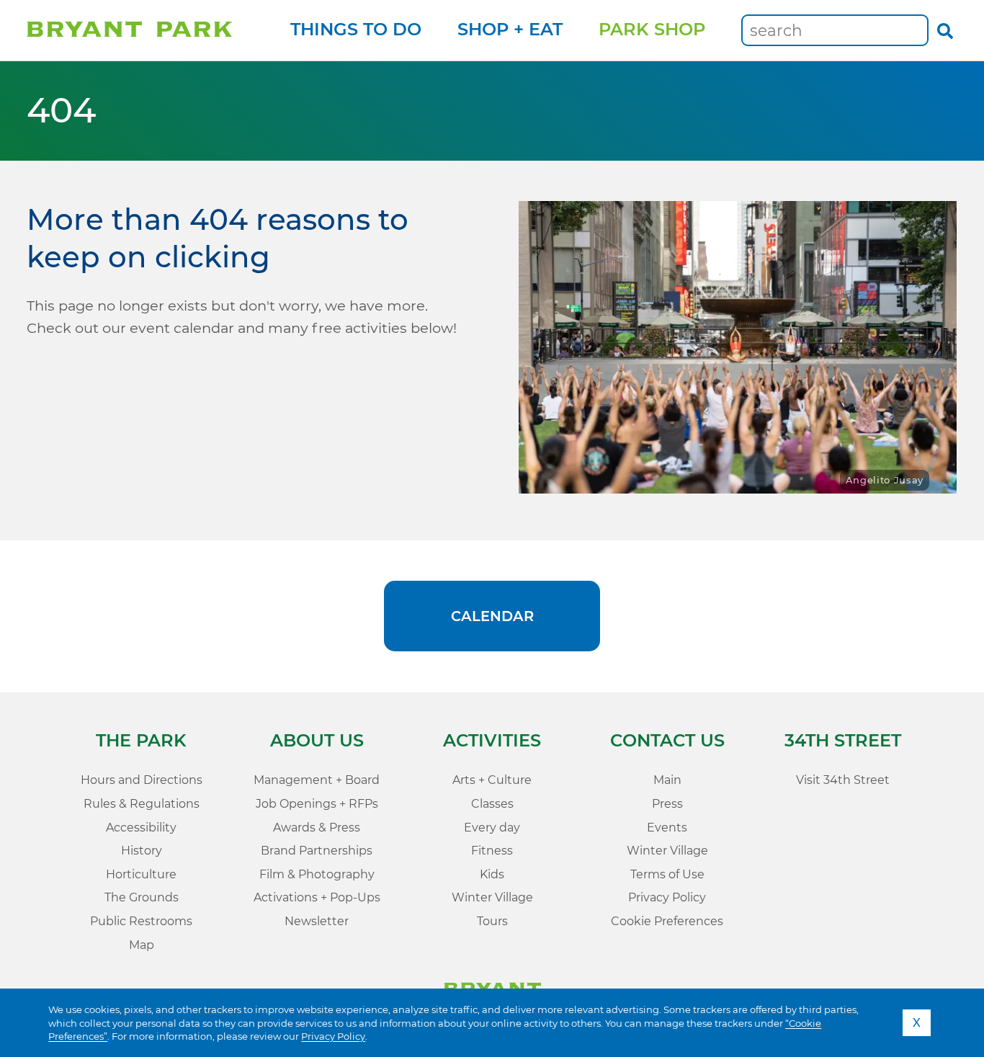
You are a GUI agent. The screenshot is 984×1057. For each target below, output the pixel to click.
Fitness (492, 850)
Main (667, 780)
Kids (492, 874)
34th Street (842, 740)
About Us (317, 740)
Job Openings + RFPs (317, 804)
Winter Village (492, 897)
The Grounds (141, 897)
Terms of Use (667, 874)
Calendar (492, 616)
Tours (492, 921)
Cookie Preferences (667, 921)
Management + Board (317, 780)
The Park (141, 740)
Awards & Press (316, 827)
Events (667, 827)
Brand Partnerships (316, 850)
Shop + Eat (510, 29)
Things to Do (355, 29)
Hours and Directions (141, 780)
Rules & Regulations (142, 804)
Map (141, 945)
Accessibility (141, 827)
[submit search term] (944, 30)
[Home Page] (129, 30)
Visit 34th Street (843, 780)
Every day (492, 827)
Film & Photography (317, 874)
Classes (492, 804)
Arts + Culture (492, 780)
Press (667, 804)
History (141, 850)
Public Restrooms (141, 921)
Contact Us (667, 740)
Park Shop (652, 29)
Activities (492, 740)
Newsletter (317, 921)
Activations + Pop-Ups (317, 897)
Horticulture (141, 874)
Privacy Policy (333, 1036)
